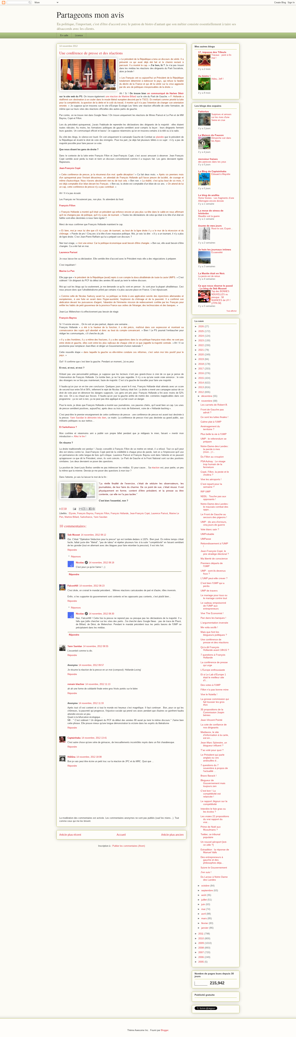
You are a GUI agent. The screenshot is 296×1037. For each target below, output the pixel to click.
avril (203, 913)
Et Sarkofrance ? (68, 427)
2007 (201, 952)
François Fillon (67, 205)
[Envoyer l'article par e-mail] (74, 508)
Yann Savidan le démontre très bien (88, 417)
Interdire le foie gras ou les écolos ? (213, 810)
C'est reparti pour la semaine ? (211, 485)
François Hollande (119, 513)
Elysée (72, 513)
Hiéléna (71, 757)
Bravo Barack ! (209, 775)
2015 (201, 378)
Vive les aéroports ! (211, 479)
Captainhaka (74, 738)
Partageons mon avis (90, 14)
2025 (201, 331)
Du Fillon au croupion (212, 456)
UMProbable (207, 534)
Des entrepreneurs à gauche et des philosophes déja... (212, 860)
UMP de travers (209, 590)
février (205, 923)
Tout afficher (231, 311)
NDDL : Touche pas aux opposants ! (213, 498)
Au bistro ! (204, 76)
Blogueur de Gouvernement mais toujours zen (213, 783)
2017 (201, 368)
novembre (207, 400)
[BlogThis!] (83, 509)
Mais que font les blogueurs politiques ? (214, 633)
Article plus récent (70, 834)
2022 (201, 345)
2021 (201, 349)
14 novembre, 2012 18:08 (89, 757)
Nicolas (80, 562)
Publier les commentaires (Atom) (128, 846)
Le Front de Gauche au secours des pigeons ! (214, 516)
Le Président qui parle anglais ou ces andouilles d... (212, 757)
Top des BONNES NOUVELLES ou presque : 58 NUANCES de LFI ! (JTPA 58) (221, 297)
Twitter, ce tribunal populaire (210, 836)
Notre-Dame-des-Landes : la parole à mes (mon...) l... (215, 449)
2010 (201, 938)
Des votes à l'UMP (210, 685)
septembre (207, 890)
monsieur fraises (208, 159)
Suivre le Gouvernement (214, 867)
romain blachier (75, 684)
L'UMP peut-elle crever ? (214, 578)
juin (203, 904)
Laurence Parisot (68, 252)
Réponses (76, 556)
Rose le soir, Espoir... (222, 228)
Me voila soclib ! (209, 627)
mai (203, 909)
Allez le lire (79, 436)
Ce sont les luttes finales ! (214, 417)
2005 (201, 961)
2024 (201, 335)
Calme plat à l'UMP (211, 421)
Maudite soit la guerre (209, 216)
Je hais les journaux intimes (214, 249)
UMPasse (206, 538)
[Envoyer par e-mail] (80, 509)
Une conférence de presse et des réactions (215, 641)
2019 (201, 359)
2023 (201, 340)
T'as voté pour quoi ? (212, 750)
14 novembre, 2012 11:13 (97, 684)
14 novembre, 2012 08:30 (101, 613)
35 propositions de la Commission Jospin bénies (212, 712)
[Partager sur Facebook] (90, 509)
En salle (64, 35)
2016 (201, 373)
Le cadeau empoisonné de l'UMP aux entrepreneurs (213, 605)
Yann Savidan (100, 517)
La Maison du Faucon (211, 135)
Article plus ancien (172, 834)
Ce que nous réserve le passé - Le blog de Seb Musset (215, 287)
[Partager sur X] (87, 509)
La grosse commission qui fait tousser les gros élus (215, 702)
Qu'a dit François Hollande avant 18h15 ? (215, 648)
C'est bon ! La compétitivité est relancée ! (211, 793)
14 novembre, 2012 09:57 (91, 665)
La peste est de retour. (209, 276)
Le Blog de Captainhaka (212, 171)
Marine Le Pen (67, 271)
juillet (204, 899)
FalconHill (72, 585)
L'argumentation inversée (214, 622)
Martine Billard (72, 517)
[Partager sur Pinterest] (93, 509)
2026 (201, 326)
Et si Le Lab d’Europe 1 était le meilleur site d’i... (213, 677)
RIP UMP (206, 491)
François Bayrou (68, 318)
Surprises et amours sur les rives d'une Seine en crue (221, 117)
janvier (205, 927)
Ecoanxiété (217, 252)
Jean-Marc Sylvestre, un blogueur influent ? (214, 744)
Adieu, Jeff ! (217, 79)
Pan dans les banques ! (213, 618)
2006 (201, 957)
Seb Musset (73, 535)
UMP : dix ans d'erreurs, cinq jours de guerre (214, 523)
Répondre (72, 550)
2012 (201, 392)
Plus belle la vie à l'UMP (213, 434)
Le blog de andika (208, 195)
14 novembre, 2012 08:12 (93, 535)
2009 (201, 943)
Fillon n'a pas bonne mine (215, 689)
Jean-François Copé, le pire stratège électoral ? (215, 552)
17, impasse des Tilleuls (212, 52)
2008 (201, 947)
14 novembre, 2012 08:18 (101, 562)
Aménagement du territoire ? (210, 428)
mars (204, 918)
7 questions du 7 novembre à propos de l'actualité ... (214, 768)
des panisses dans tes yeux (212, 162)
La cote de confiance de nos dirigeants (214, 726)
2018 (201, 364)
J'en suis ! (206, 872)
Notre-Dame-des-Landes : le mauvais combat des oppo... (215, 506)
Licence (79, 35)
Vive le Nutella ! (209, 694)
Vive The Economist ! (212, 613)
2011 (201, 933)
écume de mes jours (210, 225)
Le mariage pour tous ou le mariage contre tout (214, 597)
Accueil (121, 834)
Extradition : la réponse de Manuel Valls (215, 851)
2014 (201, 382)
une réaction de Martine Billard (121, 96)
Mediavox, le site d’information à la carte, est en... (215, 735)
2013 (201, 387)
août (204, 895)
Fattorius (203, 111)
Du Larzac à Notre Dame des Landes (214, 878)
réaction (155, 467)
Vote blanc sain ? (210, 529)
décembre (207, 396)
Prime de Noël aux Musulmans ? (211, 828)
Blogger (164, 1030)
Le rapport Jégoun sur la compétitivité (214, 802)
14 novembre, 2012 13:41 (94, 738)
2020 (201, 354)
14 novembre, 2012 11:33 (91, 703)
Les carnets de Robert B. (214, 404)
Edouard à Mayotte (220, 174)
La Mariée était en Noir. (211, 273)
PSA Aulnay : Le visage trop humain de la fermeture (213, 464)
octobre (205, 885)
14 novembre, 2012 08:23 (91, 585)
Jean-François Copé (69, 168)
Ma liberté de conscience (214, 558)
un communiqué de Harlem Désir (165, 93)
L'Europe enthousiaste (213, 669)
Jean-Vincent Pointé (211, 720)
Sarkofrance (86, 517)
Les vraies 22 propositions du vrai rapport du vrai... (215, 819)
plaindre (160, 137)
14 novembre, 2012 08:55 (95, 646)
